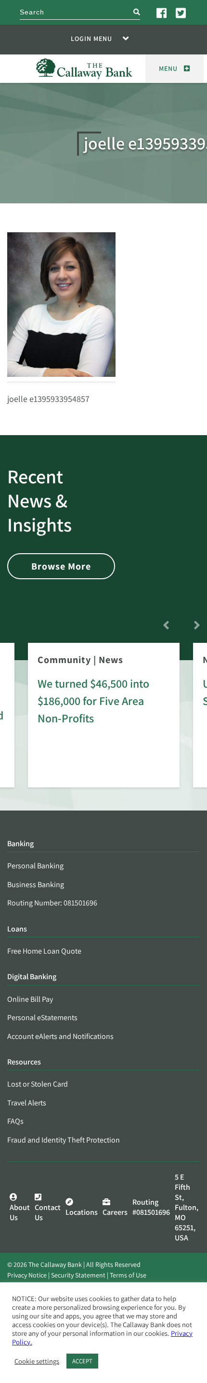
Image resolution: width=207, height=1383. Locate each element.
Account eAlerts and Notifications (60, 1036)
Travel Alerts (26, 1103)
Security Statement (78, 1275)
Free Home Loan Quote (44, 951)
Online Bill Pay (30, 999)
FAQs (15, 1121)
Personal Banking (35, 866)
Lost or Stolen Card (37, 1084)
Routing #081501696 (151, 1207)
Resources (24, 1062)
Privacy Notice (27, 1275)
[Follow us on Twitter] (181, 12)
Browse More (61, 566)
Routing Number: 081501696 (52, 903)
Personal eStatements (42, 1017)
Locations (81, 1212)
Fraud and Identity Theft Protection (63, 1140)
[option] (103, 722)
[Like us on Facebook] (162, 12)
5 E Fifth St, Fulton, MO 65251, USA (186, 1207)
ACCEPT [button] (82, 1361)
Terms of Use (128, 1275)
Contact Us (48, 1212)
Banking (20, 844)
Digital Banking (31, 977)
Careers (115, 1212)
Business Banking (35, 884)
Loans (17, 929)
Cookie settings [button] (36, 1361)
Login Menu (91, 38)
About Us (20, 1212)
